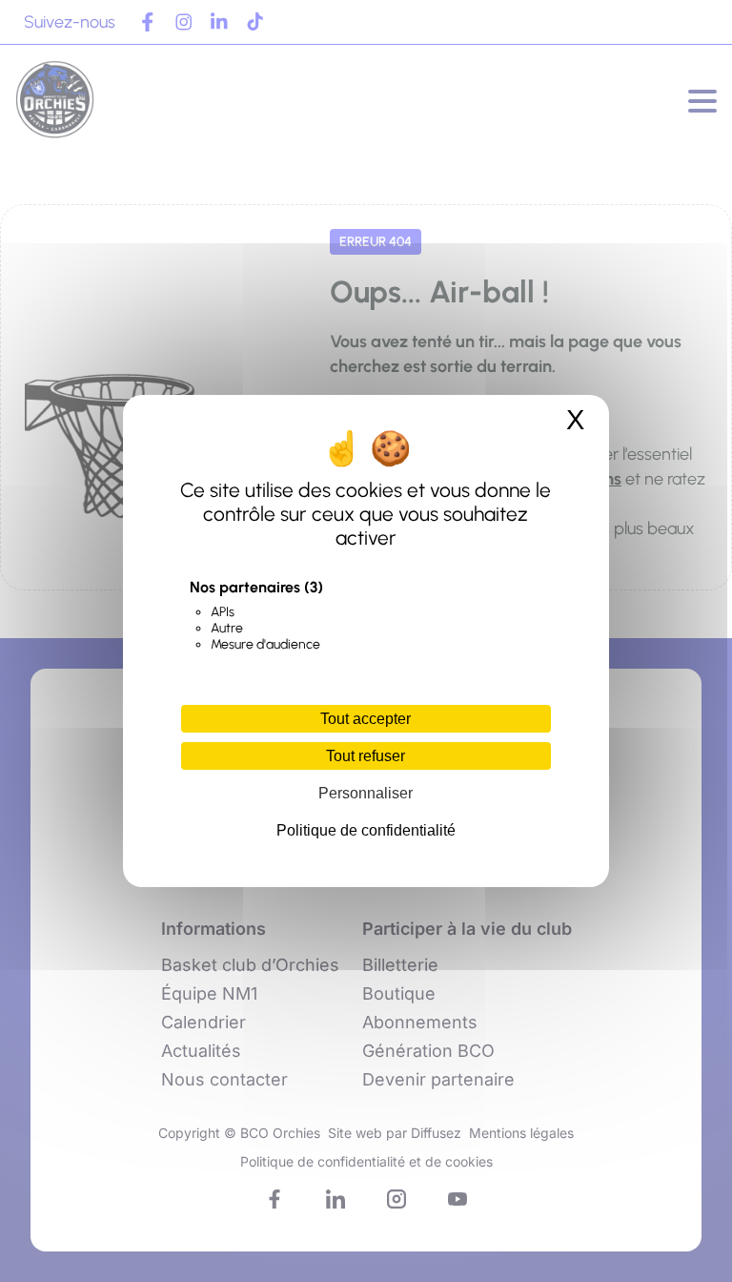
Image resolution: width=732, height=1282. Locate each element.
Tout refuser (365, 756)
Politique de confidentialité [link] (366, 830)
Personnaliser (365, 793)
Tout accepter (365, 719)
